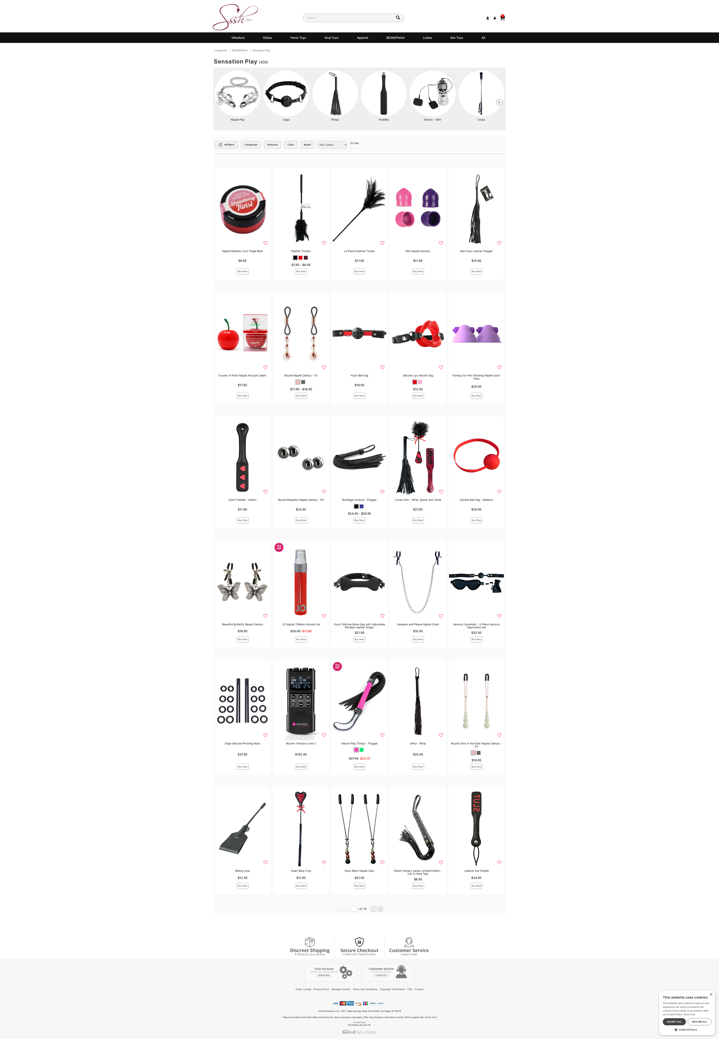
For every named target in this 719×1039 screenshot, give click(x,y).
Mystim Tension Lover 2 (301, 743)
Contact (419, 989)
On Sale (354, 143)
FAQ (409, 989)
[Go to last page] (380, 909)
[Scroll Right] (499, 102)
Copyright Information (392, 989)
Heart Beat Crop (301, 870)
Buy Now (242, 271)
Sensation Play (262, 50)
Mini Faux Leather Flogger (476, 251)
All (483, 38)
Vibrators (238, 38)
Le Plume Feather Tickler (359, 251)
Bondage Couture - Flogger (359, 499)
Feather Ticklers (301, 251)
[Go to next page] (373, 909)
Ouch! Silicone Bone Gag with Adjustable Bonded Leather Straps (359, 626)
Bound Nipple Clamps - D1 (301, 375)
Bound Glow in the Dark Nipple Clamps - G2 (476, 745)
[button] (295, 258)
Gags (286, 119)
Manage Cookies (341, 989)
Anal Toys (331, 38)
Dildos (267, 38)
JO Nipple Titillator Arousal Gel (301, 624)
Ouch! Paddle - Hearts (242, 499)
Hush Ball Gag (359, 375)
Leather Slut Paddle (476, 870)
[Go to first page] (339, 909)
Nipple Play (238, 119)
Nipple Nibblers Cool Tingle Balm (242, 251)
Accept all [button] (674, 1021)
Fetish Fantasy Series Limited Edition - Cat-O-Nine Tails (418, 872)
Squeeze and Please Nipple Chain (418, 624)
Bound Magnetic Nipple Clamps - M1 (301, 499)
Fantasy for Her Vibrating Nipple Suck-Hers (476, 377)
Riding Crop (242, 870)
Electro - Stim (432, 119)
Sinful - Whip (418, 743)
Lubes (427, 38)
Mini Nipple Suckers (418, 251)
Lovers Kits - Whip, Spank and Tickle (418, 499)
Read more (689, 1014)
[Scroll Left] (220, 102)
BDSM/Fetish (395, 38)
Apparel (362, 38)
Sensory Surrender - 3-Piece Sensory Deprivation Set (476, 626)
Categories (220, 50)
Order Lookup (303, 989)
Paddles (384, 119)
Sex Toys (456, 38)
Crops (481, 119)
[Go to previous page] (345, 909)
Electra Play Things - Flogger (359, 743)
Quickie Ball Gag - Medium (476, 499)
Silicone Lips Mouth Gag (418, 375)
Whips (335, 119)
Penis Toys (298, 38)
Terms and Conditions (365, 989)
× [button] (711, 994)
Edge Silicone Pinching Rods (242, 743)
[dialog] (687, 1012)
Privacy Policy (321, 989)
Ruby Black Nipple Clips (359, 870)
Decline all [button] (699, 1021)
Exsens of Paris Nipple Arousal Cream (242, 375)
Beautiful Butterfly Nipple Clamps (242, 624)
